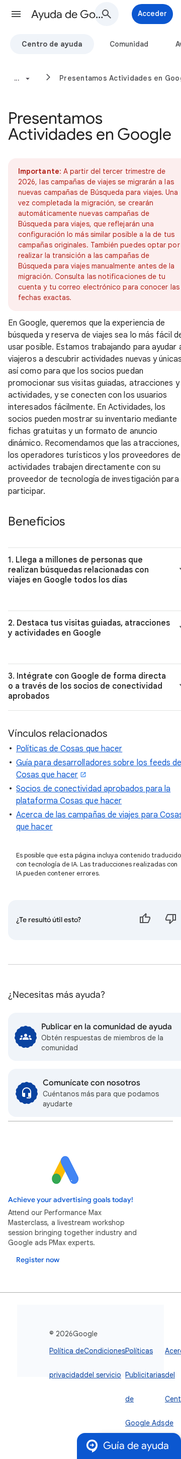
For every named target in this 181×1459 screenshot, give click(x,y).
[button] (16, 14)
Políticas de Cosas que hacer (69, 749)
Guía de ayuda (136, 1445)
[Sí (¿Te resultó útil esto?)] (145, 920)
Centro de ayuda (52, 44)
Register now (37, 1260)
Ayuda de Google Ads (68, 14)
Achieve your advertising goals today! (70, 1200)
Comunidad (129, 44)
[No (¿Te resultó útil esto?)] (171, 920)
